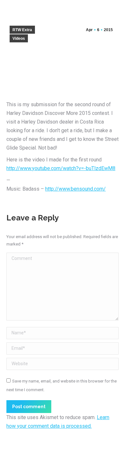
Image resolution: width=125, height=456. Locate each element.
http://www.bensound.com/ (75, 189)
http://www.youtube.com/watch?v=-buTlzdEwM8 (60, 168)
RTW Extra (22, 30)
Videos (19, 38)
